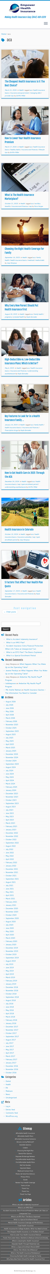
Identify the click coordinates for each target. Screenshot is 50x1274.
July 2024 (9, 770)
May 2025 (10, 741)
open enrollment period (29, 484)
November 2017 (12, 1030)
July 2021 (9, 885)
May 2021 (10, 892)
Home (3, 34)
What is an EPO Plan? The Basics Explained (24, 652)
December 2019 (12, 948)
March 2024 (10, 784)
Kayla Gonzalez (31, 317)
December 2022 (12, 833)
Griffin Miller (20, 96)
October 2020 (11, 915)
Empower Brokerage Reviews (25, 1156)
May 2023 (10, 816)
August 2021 (11, 882)
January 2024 (11, 790)
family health (38, 314)
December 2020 (12, 908)
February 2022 (11, 862)
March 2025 (10, 747)
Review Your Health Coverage (25, 1183)
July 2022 (9, 849)
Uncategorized (11, 1097)
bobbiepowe (11, 683)
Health (21, 90)
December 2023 (12, 793)
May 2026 (10, 711)
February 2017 (11, 1059)
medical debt (39, 260)
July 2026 (9, 705)
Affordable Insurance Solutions (25, 1139)
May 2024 (10, 777)
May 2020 (10, 931)
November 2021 (12, 872)
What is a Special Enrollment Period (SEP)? (25, 1247)
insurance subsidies (25, 537)
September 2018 (12, 997)
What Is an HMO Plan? (15, 642)
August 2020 (11, 921)
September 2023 (12, 803)
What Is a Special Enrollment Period (21, 655)
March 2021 (10, 898)
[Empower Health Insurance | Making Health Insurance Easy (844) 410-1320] (25, 8)
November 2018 (12, 990)
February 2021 (11, 902)
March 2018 (10, 1017)
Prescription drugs (11, 430)
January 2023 (11, 829)
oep (30, 206)
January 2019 (11, 984)
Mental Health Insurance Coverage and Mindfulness (25, 1223)
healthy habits (15, 150)
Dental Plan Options (25, 1154)
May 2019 (10, 971)
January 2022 (11, 866)
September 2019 (12, 958)
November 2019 (12, 951)
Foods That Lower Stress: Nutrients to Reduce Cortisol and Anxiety (25, 1238)
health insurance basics (18, 260)
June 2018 (10, 1007)
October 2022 (11, 839)
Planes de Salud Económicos (25, 1174)
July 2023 (9, 810)
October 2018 (11, 994)
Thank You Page (25, 1194)
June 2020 (10, 928)
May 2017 (10, 1049)
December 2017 (12, 1026)
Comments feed (12, 1113)
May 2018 (10, 1010)
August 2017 (11, 1040)
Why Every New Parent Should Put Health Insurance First (26, 1259)
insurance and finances (30, 150)
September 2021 (12, 879)
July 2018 (9, 1004)
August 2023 (11, 807)
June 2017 (10, 1046)
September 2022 (12, 843)
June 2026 (10, 708)
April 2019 (10, 974)
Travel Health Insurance (25, 1226)
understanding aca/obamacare (15, 487)
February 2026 (11, 721)
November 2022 (12, 836)
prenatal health (18, 317)
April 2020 (10, 935)
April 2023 (10, 820)
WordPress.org (11, 1116)
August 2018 (11, 1000)
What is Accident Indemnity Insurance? (22, 639)
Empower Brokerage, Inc (27, 1271)
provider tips (9, 96)
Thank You (25, 1188)
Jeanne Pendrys (12, 670)
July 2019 (9, 964)
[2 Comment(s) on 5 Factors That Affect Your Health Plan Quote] (46, 557)
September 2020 (12, 918)
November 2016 (12, 1069)
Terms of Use (25, 1185)
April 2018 (10, 1013)
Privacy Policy (25, 1177)
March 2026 (10, 718)
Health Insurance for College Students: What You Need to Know (25, 1229)
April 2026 (10, 715)
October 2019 (11, 954)
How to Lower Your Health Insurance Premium (25, 1235)
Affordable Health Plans (25, 1136)
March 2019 (10, 977)
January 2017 (11, 1063)
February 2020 (11, 941)
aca (31, 90)
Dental (8, 1081)
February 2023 (11, 826)
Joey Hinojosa (12, 263)
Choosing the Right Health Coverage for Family (25, 1256)
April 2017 (10, 1053)
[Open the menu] (46, 24)
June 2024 (10, 774)
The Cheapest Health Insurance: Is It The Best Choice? (25, 1232)
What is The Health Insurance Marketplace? (25, 1253)
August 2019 (11, 961)
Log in (8, 1106)
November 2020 (12, 912)
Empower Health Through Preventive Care (25, 1244)
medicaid (31, 260)
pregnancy (8, 317)
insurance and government (19, 93)
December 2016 (12, 1066)
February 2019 (11, 981)
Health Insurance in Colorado (19, 529)
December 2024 (12, 754)
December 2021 (12, 869)
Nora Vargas (38, 206)
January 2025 (11, 751)
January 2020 (11, 944)
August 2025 (11, 734)
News (8, 1094)
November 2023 (12, 797)
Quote (25, 1180)
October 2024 (11, 761)
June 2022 (10, 852)
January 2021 (11, 905)
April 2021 (10, 895)
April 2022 (10, 859)
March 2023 (10, 823)
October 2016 (11, 1072)
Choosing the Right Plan (25, 1151)
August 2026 (11, 701)
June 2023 (10, 813)
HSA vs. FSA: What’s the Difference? (25, 1250)
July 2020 (9, 925)
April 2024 (10, 780)
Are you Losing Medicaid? (25, 1142)
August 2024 (11, 767)
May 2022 (10, 856)
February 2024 (11, 787)
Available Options (25, 1145)
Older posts (10, 612)
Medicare (9, 1091)
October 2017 (11, 1033)
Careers (25, 1148)
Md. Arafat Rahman (13, 690)
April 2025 (10, 744)
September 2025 (12, 731)
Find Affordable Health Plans (25, 1159)
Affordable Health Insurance (25, 1133)
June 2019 (10, 967)
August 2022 (11, 846)
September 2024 (12, 764)
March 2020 (10, 938)
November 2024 (12, 757)
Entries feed (10, 1109)
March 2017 (10, 1056)
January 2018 (11, 1023)
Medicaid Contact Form (25, 1171)
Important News (25, 1168)
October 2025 (11, 728)
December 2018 (12, 987)
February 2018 (11, 1020)
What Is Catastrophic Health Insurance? (25, 1241)
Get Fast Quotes (25, 1165)
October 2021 (11, 875)
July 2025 (9, 738)
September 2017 (12, 1036)
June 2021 (10, 889)
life (7, 1088)
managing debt (35, 93)
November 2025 (12, 724)
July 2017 (9, 1043)
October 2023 (11, 800)
